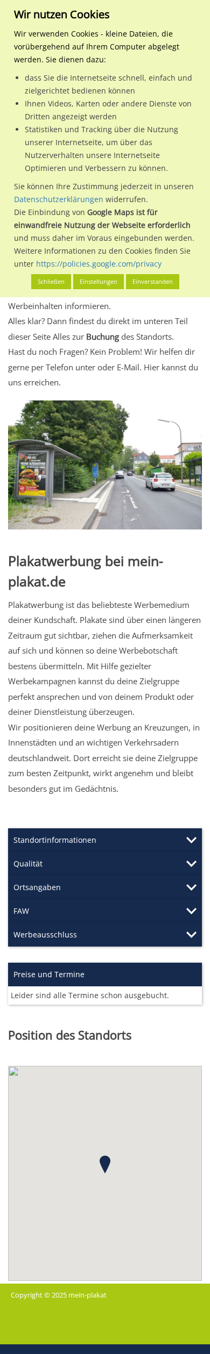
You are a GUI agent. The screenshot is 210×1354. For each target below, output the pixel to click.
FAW (21, 911)
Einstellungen (98, 281)
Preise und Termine (49, 974)
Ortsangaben (37, 887)
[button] (105, 1164)
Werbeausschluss (45, 934)
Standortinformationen (54, 840)
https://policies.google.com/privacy (99, 264)
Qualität (28, 863)
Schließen (51, 281)
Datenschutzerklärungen (58, 199)
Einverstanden (152, 281)
